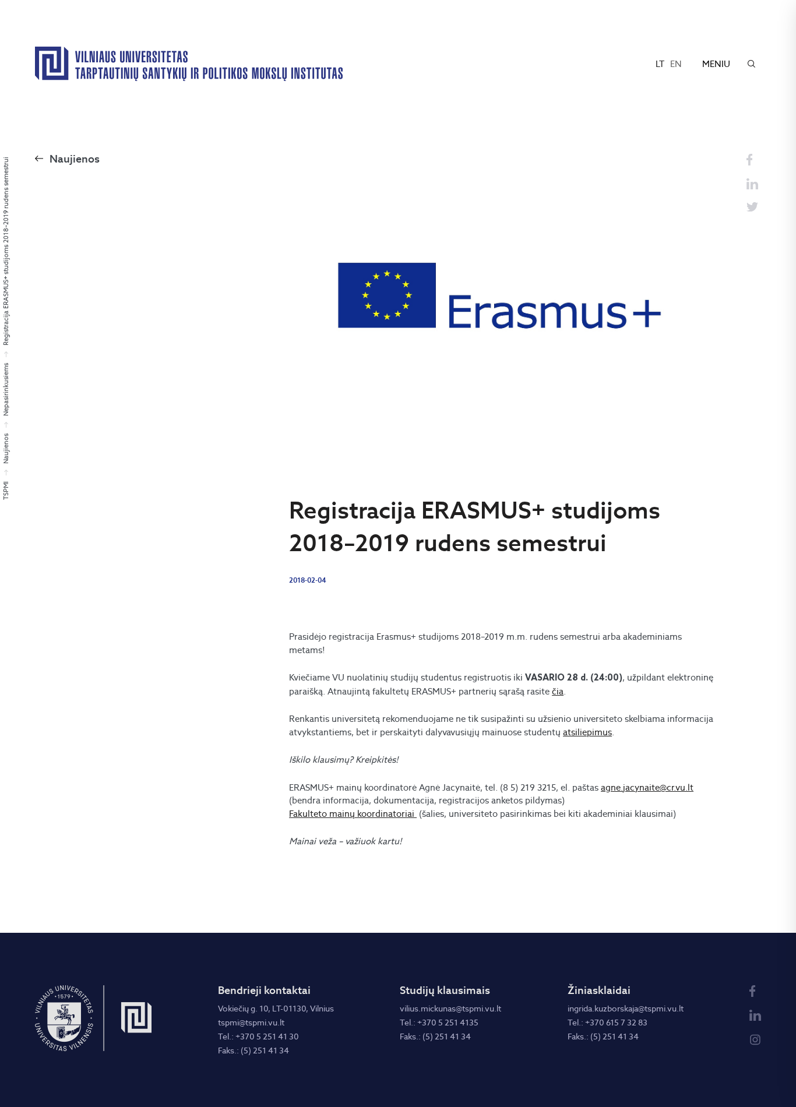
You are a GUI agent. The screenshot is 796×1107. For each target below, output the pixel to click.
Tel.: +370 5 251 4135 (439, 1022)
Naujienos (75, 158)
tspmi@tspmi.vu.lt (251, 1022)
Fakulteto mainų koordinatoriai (353, 813)
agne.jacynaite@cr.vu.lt (647, 787)
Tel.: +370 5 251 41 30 (258, 1036)
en (676, 63)
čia (557, 691)
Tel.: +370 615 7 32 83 (607, 1022)
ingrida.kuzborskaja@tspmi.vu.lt (626, 1008)
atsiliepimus (587, 732)
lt (660, 63)
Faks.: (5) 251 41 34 (253, 1050)
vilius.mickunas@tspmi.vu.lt (450, 1008)
